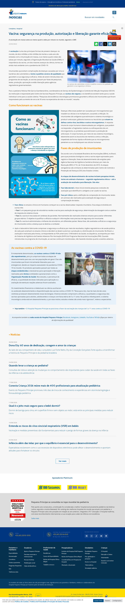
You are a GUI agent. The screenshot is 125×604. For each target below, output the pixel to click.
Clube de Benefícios (30, 566)
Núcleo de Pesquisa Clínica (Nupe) (72, 556)
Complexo (12, 29)
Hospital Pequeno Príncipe (18, 12)
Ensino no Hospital (90, 562)
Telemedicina (89, 565)
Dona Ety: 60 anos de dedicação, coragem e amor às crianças (42, 345)
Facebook (101, 44)
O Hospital (104, 551)
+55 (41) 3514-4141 (60, 534)
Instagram (75, 317)
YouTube (89, 317)
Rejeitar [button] (107, 600)
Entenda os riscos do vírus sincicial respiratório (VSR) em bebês (44, 425)
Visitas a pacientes (14, 562)
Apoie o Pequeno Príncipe (32, 551)
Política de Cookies (22, 602)
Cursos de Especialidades (51, 556)
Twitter (105, 44)
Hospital (19, 29)
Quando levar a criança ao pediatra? (28, 365)
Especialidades (13, 553)
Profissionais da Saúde (49, 549)
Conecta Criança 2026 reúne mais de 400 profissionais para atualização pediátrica (54, 385)
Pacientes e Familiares (13, 549)
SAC (10, 569)
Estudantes (89, 548)
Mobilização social (29, 563)
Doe (114, 34)
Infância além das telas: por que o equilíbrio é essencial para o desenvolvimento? (53, 443)
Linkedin (110, 44)
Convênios (12, 559)
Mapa (38, 596)
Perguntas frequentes (15, 566)
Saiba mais (35, 518)
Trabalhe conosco (48, 565)
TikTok (96, 317)
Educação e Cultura (106, 554)
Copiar (114, 44)
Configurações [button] (117, 600)
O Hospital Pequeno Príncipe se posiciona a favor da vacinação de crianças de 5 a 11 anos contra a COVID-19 (68, 308)
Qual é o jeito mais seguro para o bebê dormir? (34, 405)
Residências (46, 553)
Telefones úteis (13, 572)
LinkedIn (82, 317)
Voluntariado (105, 557)
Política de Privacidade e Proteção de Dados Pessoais (49, 602)
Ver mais (62, 461)
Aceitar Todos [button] (98, 600)
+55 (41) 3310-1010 (22, 535)
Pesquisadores (67, 548)
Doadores (28, 548)
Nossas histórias (29, 560)
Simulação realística (91, 568)
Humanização (13, 556)
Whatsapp (96, 44)
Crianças (104, 548)
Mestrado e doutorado (68, 565)
